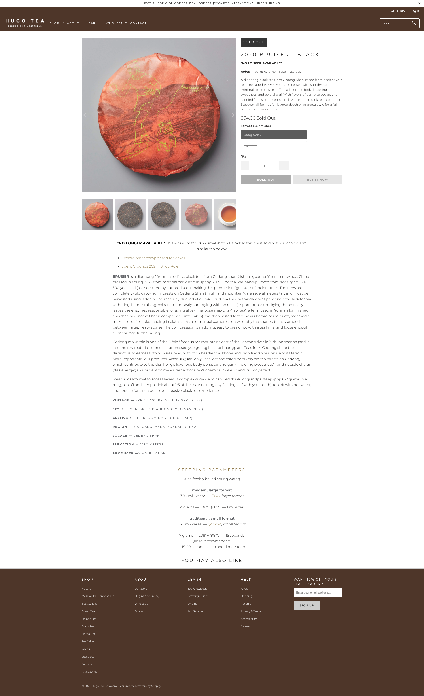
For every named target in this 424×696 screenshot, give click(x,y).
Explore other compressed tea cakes (153, 258)
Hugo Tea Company (104, 686)
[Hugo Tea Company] (24, 23)
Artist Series (89, 671)
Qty (243, 156)
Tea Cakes (88, 641)
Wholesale (141, 603)
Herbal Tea (89, 633)
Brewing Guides (198, 596)
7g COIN (250, 145)
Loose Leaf (88, 656)
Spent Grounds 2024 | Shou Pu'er (150, 266)
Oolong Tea (89, 618)
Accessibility (249, 618)
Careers (246, 626)
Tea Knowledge (197, 588)
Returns (246, 603)
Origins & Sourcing (147, 596)
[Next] (233, 115)
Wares (86, 649)
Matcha (87, 588)
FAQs (244, 588)
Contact (140, 611)
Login (400, 11)
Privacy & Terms (251, 611)
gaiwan (214, 524)
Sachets (87, 664)
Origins (192, 603)
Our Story (141, 588)
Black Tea (88, 626)
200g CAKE (252, 135)
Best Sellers (89, 603)
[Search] (414, 23)
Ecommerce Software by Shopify (139, 686)
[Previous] (85, 115)
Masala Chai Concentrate (98, 596)
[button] (57, 23)
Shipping (246, 596)
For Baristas (195, 611)
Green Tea (88, 611)
